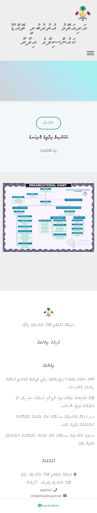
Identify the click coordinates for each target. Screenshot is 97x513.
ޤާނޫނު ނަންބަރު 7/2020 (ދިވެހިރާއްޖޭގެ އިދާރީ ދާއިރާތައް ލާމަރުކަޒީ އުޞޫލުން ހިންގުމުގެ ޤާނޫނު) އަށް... (50, 383)
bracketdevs (50, 506)
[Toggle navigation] (90, 53)
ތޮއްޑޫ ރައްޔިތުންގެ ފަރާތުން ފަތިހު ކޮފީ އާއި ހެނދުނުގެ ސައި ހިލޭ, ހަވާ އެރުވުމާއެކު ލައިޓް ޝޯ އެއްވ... (55, 402)
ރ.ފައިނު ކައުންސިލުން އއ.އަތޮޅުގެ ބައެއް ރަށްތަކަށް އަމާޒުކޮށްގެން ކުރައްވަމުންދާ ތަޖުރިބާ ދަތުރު (49, 440)
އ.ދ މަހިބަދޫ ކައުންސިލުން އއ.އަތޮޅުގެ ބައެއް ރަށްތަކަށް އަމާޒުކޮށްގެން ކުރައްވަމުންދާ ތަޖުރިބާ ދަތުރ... (55, 421)
